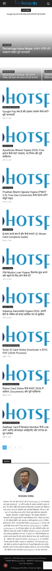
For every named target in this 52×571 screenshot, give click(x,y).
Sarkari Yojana (7, 146)
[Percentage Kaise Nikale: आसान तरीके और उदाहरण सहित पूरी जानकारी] (26, 37)
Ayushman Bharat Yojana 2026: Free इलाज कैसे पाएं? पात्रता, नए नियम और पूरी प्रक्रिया (23, 153)
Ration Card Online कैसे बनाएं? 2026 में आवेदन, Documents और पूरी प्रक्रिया (23, 390)
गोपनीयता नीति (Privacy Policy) (15, 561)
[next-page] (20, 447)
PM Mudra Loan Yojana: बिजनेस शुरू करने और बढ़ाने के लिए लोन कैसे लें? (25, 274)
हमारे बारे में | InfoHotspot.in (35, 561)
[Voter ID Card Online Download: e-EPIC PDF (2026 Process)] (26, 335)
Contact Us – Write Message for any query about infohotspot (25, 558)
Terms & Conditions (26, 563)
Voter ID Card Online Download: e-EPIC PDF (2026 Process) (25, 351)
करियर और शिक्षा (6, 45)
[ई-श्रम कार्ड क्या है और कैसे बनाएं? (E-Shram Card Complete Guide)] (26, 219)
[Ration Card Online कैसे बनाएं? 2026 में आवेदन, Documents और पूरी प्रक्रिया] (26, 373)
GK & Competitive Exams (11, 384)
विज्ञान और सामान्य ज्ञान (8, 71)
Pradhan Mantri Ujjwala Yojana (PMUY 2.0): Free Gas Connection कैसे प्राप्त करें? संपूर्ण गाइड (25, 195)
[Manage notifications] (6, 565)
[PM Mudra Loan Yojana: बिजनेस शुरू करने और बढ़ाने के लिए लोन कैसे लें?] (26, 257)
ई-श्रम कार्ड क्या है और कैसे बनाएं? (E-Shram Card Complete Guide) (24, 235)
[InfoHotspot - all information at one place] (26, 3)
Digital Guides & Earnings (11, 107)
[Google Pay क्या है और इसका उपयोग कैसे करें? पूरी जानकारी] (26, 96)
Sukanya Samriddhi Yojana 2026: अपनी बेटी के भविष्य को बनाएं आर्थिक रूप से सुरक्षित (24, 313)
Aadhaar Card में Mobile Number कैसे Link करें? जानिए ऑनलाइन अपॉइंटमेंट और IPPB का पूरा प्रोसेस (26, 430)
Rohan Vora (26, 496)
